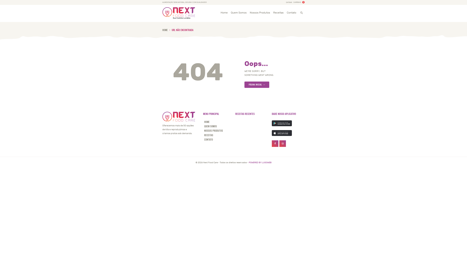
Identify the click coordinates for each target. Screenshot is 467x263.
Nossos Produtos (213, 130)
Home (165, 30)
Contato (208, 139)
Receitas (208, 135)
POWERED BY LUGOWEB (260, 162)
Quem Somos (210, 126)
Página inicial (255, 84)
